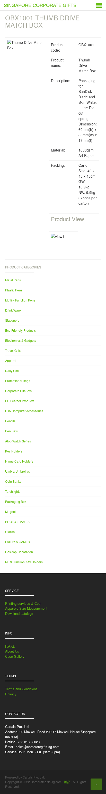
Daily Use (12, 370)
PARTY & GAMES (17, 541)
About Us (12, 651)
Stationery (12, 320)
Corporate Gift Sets (18, 390)
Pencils (10, 421)
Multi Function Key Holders (24, 562)
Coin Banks (13, 481)
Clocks (10, 531)
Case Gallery (14, 656)
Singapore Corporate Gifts (40, 5)
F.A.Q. (10, 646)
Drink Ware (13, 310)
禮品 (67, 782)
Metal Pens (13, 280)
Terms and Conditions (21, 688)
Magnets (11, 511)
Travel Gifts (13, 350)
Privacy (10, 694)
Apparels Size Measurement (26, 608)
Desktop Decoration (19, 552)
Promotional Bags (17, 380)
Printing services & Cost (23, 603)
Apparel (10, 360)
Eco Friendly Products (20, 330)
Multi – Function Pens (20, 300)
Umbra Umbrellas (17, 471)
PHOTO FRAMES (17, 521)
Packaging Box (15, 501)
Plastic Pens (13, 290)
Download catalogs (19, 613)
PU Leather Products (19, 401)
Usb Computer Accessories (24, 411)
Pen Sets (11, 431)
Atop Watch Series (18, 441)
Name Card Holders (19, 461)
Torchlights (12, 491)
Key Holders (13, 451)
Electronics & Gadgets (20, 340)
